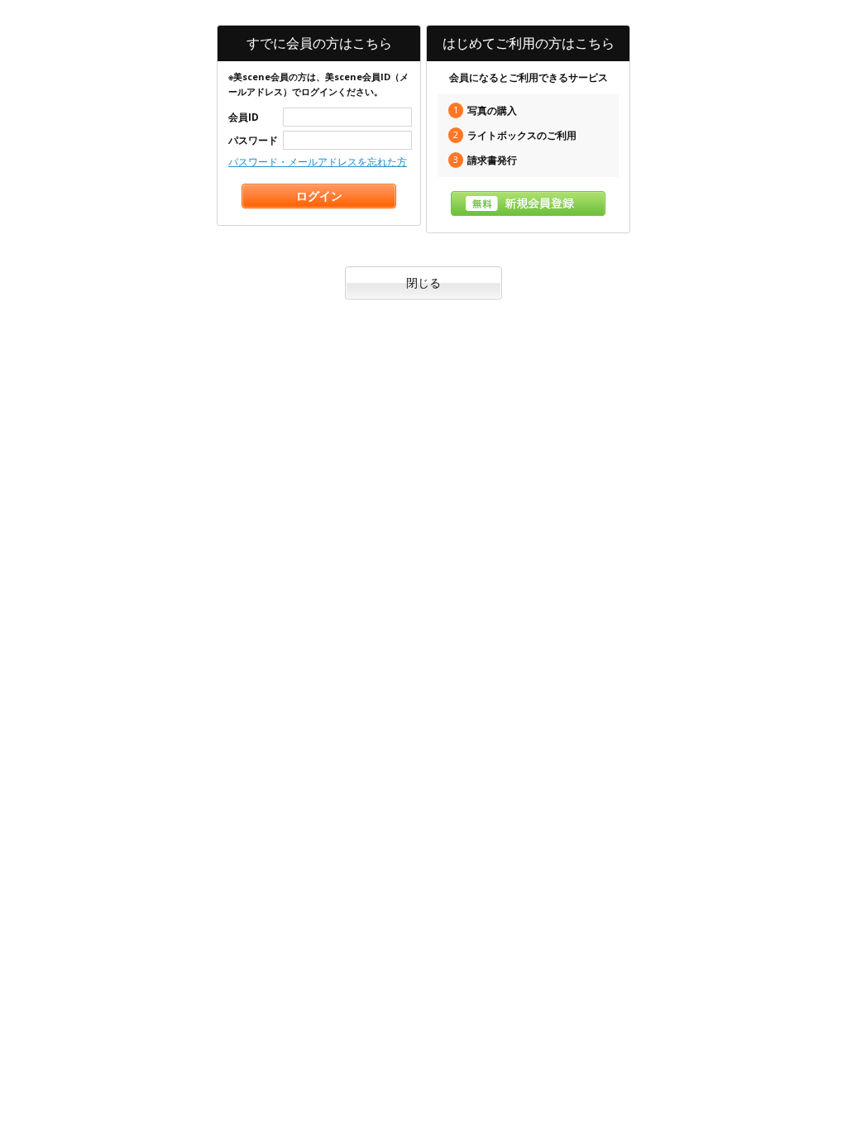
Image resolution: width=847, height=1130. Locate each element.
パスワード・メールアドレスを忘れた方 (317, 162)
